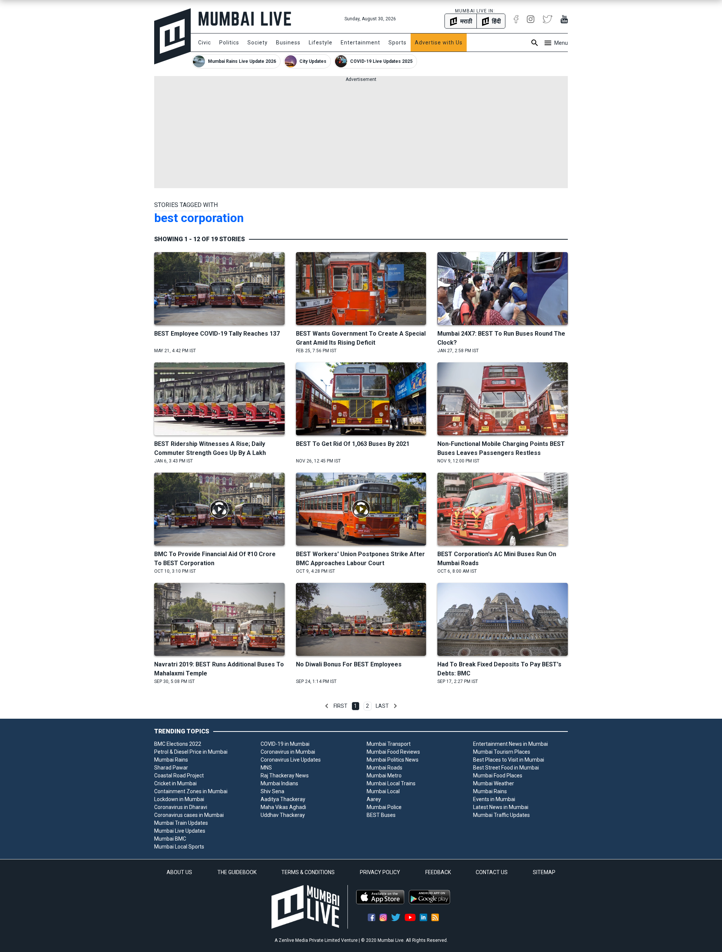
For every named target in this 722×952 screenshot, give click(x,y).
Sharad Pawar (171, 768)
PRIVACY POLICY (380, 872)
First (340, 706)
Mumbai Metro (384, 776)
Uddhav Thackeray (283, 815)
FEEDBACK (438, 872)
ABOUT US (179, 872)
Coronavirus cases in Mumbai (189, 815)
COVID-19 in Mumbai (285, 744)
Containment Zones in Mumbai (191, 791)
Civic (204, 43)
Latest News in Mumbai (500, 807)
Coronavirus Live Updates (291, 760)
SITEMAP (544, 872)
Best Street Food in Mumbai (506, 768)
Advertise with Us (439, 43)
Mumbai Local (383, 791)
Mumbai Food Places (497, 776)
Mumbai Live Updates (179, 831)
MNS (266, 768)
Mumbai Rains (171, 760)
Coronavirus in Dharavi (180, 807)
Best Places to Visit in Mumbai (508, 760)
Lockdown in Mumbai (179, 799)
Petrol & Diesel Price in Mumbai (191, 752)
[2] (395, 705)
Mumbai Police (384, 807)
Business (288, 43)
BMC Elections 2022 (177, 744)
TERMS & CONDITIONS (308, 872)
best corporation (199, 218)
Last (382, 706)
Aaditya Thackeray (283, 799)
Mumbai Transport (389, 744)
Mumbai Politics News (393, 760)
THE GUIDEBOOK (236, 872)
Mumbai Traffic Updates (501, 815)
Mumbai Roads (384, 768)
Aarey (374, 799)
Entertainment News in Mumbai (510, 744)
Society (257, 43)
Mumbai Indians (279, 783)
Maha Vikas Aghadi (283, 807)
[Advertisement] (361, 135)
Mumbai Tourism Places (501, 752)
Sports (397, 43)
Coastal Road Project (179, 776)
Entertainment (360, 43)
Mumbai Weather (493, 783)
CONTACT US (492, 872)
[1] (326, 705)
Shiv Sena (272, 791)
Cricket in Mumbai (175, 783)
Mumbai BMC (170, 839)
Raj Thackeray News (285, 776)
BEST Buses (381, 815)
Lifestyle (320, 43)
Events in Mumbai (494, 799)
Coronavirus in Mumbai (288, 752)
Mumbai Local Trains (391, 783)
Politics (229, 43)
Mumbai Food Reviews (393, 752)
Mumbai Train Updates (181, 823)
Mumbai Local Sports (179, 847)
